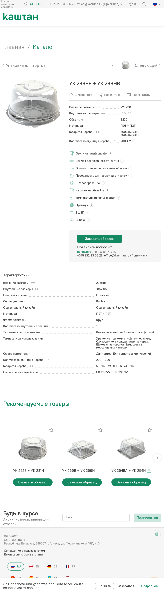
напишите (84, 251)
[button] (157, 458)
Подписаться (147, 517)
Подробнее (149, 586)
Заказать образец (99, 238)
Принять (104, 586)
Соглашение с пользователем (24, 550)
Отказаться (126, 586)
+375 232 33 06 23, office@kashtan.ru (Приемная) (112, 255)
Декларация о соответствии (23, 554)
